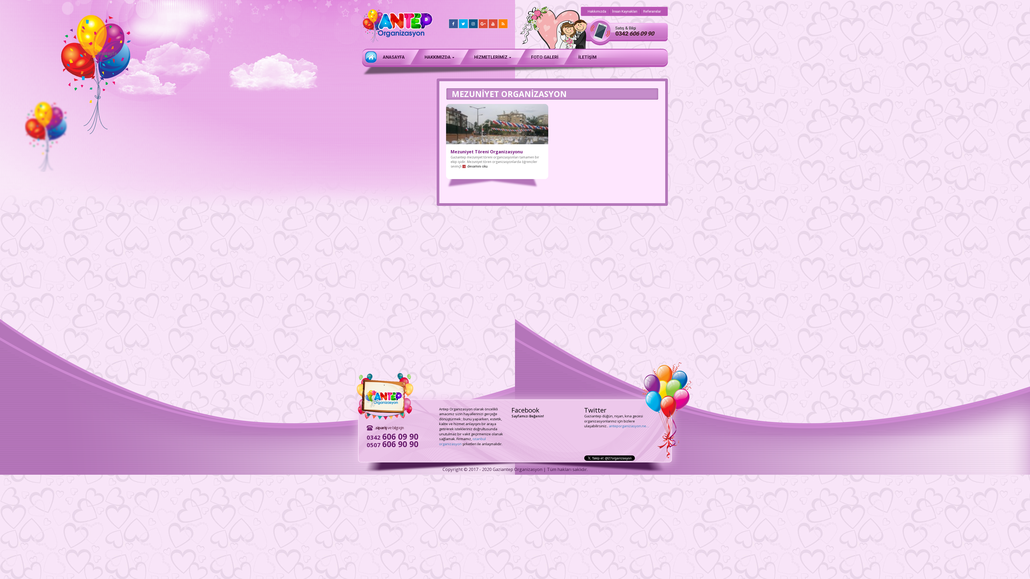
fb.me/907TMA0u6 (598, 416)
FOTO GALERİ (544, 57)
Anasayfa (371, 57)
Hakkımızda (597, 11)
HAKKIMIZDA (438, 57)
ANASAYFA (394, 57)
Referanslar (652, 11)
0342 (634, 33)
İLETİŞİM (587, 57)
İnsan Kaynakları (624, 11)
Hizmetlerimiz (491, 57)
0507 (392, 445)
